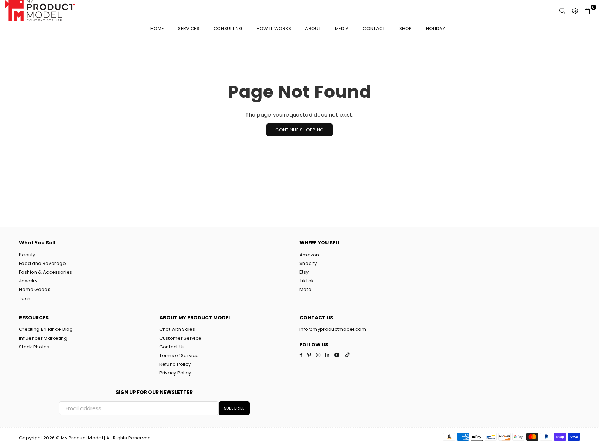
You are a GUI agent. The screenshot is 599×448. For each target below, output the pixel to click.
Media (342, 28)
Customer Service (180, 338)
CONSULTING (228, 28)
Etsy (304, 272)
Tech (25, 298)
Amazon (309, 254)
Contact (374, 28)
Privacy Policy (175, 373)
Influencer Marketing (43, 338)
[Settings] (575, 11)
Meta (305, 289)
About (313, 28)
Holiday (435, 28)
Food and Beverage (42, 263)
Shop (405, 28)
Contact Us (172, 347)
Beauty (27, 254)
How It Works (274, 28)
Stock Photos (34, 347)
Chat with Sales (177, 329)
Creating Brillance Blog (46, 329)
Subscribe (234, 408)
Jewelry (28, 280)
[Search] (562, 11)
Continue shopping (299, 130)
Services (188, 28)
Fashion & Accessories (45, 272)
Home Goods (34, 289)
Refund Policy (175, 364)
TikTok (307, 280)
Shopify (308, 263)
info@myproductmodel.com (333, 329)
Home (157, 28)
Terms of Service (179, 355)
